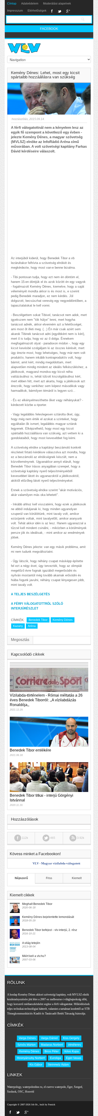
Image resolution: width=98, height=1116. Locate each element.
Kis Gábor (35, 1064)
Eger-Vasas (73, 1058)
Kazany (18, 626)
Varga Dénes (27, 1038)
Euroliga (55, 1058)
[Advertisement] (49, 204)
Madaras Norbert (52, 1044)
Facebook (52, 11)
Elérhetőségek (37, 10)
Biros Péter (51, 1051)
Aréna (32, 626)
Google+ (68, 11)
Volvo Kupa (71, 1051)
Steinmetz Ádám (58, 1064)
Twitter (59, 11)
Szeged (78, 1087)
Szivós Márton (26, 1044)
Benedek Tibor (38, 620)
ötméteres (74, 1044)
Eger (70, 1087)
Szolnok (11, 1091)
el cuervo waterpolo (55, 1087)
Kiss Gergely (71, 1038)
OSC (21, 1091)
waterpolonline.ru (32, 1087)
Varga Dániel (49, 1038)
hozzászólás (19, 119)
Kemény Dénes (63, 620)
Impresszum (15, 10)
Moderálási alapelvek (57, 3)
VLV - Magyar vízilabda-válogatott (56, 863)
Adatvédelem (29, 3)
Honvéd (29, 1091)
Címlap (11, 3)
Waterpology (14, 1087)
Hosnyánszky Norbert (31, 1058)
